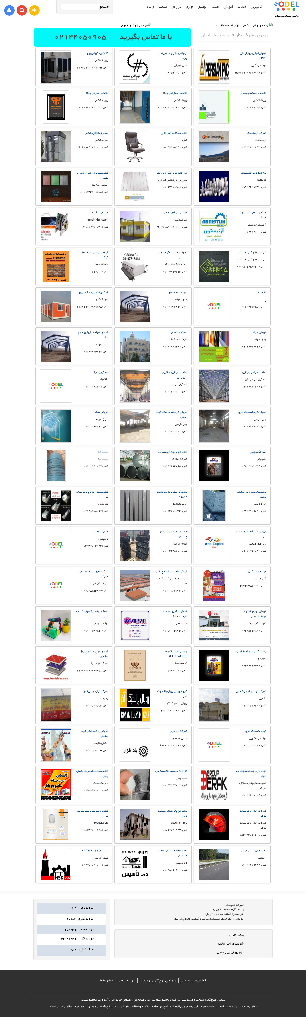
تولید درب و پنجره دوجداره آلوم (251, 773)
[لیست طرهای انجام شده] (56, 864)
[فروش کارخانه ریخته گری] (214, 426)
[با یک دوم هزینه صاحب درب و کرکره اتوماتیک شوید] (56, 585)
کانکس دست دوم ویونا (253, 93)
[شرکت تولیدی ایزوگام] (56, 705)
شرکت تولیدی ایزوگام (96, 691)
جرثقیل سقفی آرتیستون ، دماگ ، (252, 215)
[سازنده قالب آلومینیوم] (214, 186)
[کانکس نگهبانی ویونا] (56, 67)
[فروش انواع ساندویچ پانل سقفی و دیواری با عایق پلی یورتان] (56, 665)
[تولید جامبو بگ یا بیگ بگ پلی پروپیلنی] (56, 824)
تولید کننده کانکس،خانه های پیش (92, 773)
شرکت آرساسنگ (256, 133)
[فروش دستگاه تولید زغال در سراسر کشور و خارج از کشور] (214, 545)
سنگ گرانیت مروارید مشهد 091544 (172, 494)
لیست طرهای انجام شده (95, 850)
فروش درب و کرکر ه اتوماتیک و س (255, 613)
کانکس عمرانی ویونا (97, 93)
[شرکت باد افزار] (135, 745)
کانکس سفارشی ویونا (175, 93)
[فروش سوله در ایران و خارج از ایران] (56, 346)
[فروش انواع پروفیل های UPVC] (214, 67)
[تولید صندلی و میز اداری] (135, 146)
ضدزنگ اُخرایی (100, 531)
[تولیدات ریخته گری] (214, 745)
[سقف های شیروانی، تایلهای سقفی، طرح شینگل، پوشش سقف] (214, 505)
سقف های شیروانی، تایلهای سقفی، (251, 494)
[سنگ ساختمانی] (135, 346)
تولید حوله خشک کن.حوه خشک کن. (173, 853)
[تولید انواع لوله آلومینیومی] (135, 465)
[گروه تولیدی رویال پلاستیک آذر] (135, 705)
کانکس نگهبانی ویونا (97, 53)
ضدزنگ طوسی (258, 452)
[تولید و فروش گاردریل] (214, 864)
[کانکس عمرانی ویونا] (56, 107)
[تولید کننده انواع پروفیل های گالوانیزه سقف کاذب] (56, 505)
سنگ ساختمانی (178, 332)
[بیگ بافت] (56, 465)
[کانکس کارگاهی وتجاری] (135, 226)
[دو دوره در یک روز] (214, 585)
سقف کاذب (236, 935)
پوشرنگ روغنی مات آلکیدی (251, 651)
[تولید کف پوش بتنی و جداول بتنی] (56, 186)
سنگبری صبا (101, 372)
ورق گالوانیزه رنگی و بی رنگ (172, 172)
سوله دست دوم (178, 292)
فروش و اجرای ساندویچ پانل (171, 571)
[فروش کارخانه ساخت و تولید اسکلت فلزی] (135, 426)
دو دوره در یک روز (256, 571)
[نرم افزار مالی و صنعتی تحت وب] (135, 67)
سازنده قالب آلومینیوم (253, 172)
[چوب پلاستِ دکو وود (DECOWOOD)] (135, 665)
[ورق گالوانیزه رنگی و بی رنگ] (135, 186)
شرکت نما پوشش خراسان (252, 252)
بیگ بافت (103, 452)
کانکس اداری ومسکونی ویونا (92, 292)
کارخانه (262, 292)
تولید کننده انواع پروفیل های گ (92, 494)
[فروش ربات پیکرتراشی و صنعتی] (56, 745)
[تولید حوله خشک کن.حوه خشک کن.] (135, 864)
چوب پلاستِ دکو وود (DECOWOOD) (175, 653)
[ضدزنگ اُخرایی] (56, 545)
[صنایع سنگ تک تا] (56, 226)
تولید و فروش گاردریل (253, 850)
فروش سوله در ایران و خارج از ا (92, 334)
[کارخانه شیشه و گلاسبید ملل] (135, 784)
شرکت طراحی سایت (231, 943)
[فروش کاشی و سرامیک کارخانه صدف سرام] (135, 625)
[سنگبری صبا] (56, 386)
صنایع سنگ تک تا (98, 212)
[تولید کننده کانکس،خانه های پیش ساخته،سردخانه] (56, 784)
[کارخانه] (214, 306)
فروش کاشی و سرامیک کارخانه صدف (174, 613)
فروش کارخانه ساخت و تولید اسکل (171, 414)
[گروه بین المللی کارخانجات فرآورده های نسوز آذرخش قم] (56, 266)
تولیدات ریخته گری (255, 731)
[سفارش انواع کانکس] (56, 146)
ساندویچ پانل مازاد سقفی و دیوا (172, 813)
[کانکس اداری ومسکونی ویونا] (56, 306)
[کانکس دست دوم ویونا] (214, 107)
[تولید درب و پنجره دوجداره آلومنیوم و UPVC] (214, 784)
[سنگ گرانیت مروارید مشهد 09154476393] (135, 505)
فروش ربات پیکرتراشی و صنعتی (94, 733)
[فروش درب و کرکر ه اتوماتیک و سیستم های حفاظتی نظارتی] (214, 625)
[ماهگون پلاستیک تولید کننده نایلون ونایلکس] (56, 625)
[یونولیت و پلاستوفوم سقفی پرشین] (135, 266)
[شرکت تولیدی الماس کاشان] (214, 705)
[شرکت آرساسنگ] (214, 146)
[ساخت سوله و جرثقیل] (214, 386)
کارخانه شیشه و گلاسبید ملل (171, 771)
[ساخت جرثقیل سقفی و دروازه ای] (135, 386)
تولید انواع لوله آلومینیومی (172, 452)
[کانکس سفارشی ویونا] (135, 107)
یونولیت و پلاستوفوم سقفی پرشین (172, 254)
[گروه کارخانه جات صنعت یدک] (214, 824)
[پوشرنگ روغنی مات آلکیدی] (214, 665)
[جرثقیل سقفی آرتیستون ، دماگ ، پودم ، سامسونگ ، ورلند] (214, 226)
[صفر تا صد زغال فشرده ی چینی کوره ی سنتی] (135, 545)
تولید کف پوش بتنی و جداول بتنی (92, 175)
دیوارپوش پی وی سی (230, 952)
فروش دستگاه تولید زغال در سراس (250, 534)
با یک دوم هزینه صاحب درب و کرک (92, 573)
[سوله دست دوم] (135, 306)
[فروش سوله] (214, 346)
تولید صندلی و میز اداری (174, 133)
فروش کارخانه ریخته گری (252, 412)
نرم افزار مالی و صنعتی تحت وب (172, 55)
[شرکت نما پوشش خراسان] (214, 266)
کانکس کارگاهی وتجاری (174, 212)
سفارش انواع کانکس (96, 133)
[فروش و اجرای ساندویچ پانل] (135, 585)
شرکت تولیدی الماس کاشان (251, 691)
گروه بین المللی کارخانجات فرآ (94, 254)
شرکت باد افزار (178, 731)
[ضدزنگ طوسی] (214, 465)
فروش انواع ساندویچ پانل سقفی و (94, 653)
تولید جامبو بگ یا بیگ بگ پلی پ (92, 813)
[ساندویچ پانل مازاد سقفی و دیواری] (135, 824)
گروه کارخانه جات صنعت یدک (252, 813)
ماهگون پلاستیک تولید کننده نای (92, 613)
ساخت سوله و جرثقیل (254, 372)
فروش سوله (259, 332)
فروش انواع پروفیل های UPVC (253, 55)
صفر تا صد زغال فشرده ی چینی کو (173, 534)
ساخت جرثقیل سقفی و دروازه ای (174, 374)
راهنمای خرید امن (121, 999)
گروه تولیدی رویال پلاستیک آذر (172, 693)
